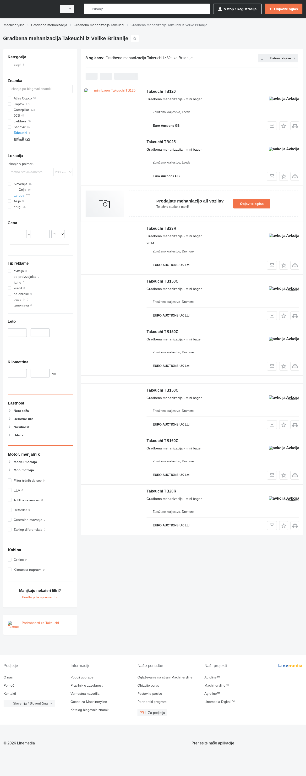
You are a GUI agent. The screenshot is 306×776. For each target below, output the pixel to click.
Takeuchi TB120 (161, 91)
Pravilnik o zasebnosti (87, 685)
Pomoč (9, 685)
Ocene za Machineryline (89, 702)
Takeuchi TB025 (161, 142)
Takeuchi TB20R (161, 491)
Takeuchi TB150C (163, 281)
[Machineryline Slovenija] (29, 9)
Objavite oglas (252, 204)
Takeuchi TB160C (163, 441)
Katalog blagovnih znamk (90, 710)
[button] (283, 125)
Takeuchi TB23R (161, 228)
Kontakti (10, 693)
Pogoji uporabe (82, 677)
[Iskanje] (88, 9)
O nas (8, 677)
